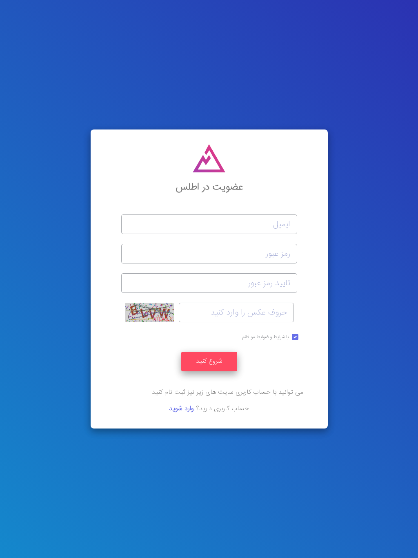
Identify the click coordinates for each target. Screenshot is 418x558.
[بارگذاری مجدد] (149, 312)
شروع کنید (209, 361)
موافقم (265, 337)
